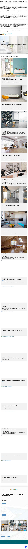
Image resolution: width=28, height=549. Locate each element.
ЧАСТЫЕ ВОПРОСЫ (17, 541)
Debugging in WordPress (10, 7)
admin (7, 256)
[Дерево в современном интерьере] (14, 252)
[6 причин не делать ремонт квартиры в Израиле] (14, 127)
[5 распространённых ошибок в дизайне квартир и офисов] (14, 178)
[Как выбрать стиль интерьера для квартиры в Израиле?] (14, 352)
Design (2, 179)
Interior (5, 179)
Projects (7, 78)
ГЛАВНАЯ (3, 541)
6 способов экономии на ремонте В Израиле (10, 405)
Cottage (3, 253)
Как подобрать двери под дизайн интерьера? (10, 205)
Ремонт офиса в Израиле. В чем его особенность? (11, 155)
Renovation (9, 78)
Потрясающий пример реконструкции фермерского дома (13, 455)
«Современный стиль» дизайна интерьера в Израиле (12, 330)
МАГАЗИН (21, 541)
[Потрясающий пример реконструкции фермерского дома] (14, 452)
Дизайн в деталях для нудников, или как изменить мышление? (14, 380)
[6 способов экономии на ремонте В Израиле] (14, 402)
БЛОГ (14, 541)
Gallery (5, 278)
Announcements (3, 78)
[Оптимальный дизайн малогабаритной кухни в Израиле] (14, 302)
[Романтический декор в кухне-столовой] (14, 227)
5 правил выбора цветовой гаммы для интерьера (11, 279)
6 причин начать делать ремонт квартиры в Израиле (12, 79)
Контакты (24, 541)
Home (2, 39)
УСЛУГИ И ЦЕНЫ (10, 541)
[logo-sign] (14, 490)
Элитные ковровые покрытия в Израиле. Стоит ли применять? (13, 429)
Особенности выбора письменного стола (10, 477)
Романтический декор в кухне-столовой (9, 230)
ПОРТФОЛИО (7, 541)
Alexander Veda (7, 131)
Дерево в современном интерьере (8, 254)
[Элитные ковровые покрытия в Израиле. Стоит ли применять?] (14, 427)
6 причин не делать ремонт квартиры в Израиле (11, 129)
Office (7, 179)
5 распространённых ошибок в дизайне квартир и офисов (13, 180)
